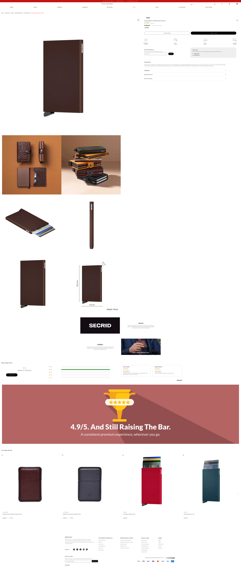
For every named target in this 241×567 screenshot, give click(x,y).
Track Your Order (101, 540)
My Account (100, 544)
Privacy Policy (144, 540)
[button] (238, 493)
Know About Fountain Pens (125, 540)
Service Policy (144, 542)
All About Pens (123, 546)
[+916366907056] (193, 55)
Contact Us (100, 548)
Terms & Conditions (145, 548)
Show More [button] (67, 564)
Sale (134, 7)
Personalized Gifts (19, 12)
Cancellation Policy (145, 544)
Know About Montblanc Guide (126, 542)
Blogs (159, 540)
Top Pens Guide (123, 544)
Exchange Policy (144, 546)
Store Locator (101, 549)
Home (2, 12)
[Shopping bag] (229, 4)
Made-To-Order (208, 7)
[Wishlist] (222, 4)
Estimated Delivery (149, 49)
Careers (159, 546)
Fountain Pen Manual (124, 548)
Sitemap (160, 548)
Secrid (12, 12)
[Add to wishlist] (237, 20)
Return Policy (144, 551)
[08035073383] (192, 53)
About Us (100, 542)
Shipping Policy (144, 549)
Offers (159, 542)
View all (179, 380)
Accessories (7, 12)
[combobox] (198, 4)
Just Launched (182, 7)
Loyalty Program (101, 546)
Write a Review (12, 374)
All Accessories (27, 12)
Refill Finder (160, 544)
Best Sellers (110, 7)
